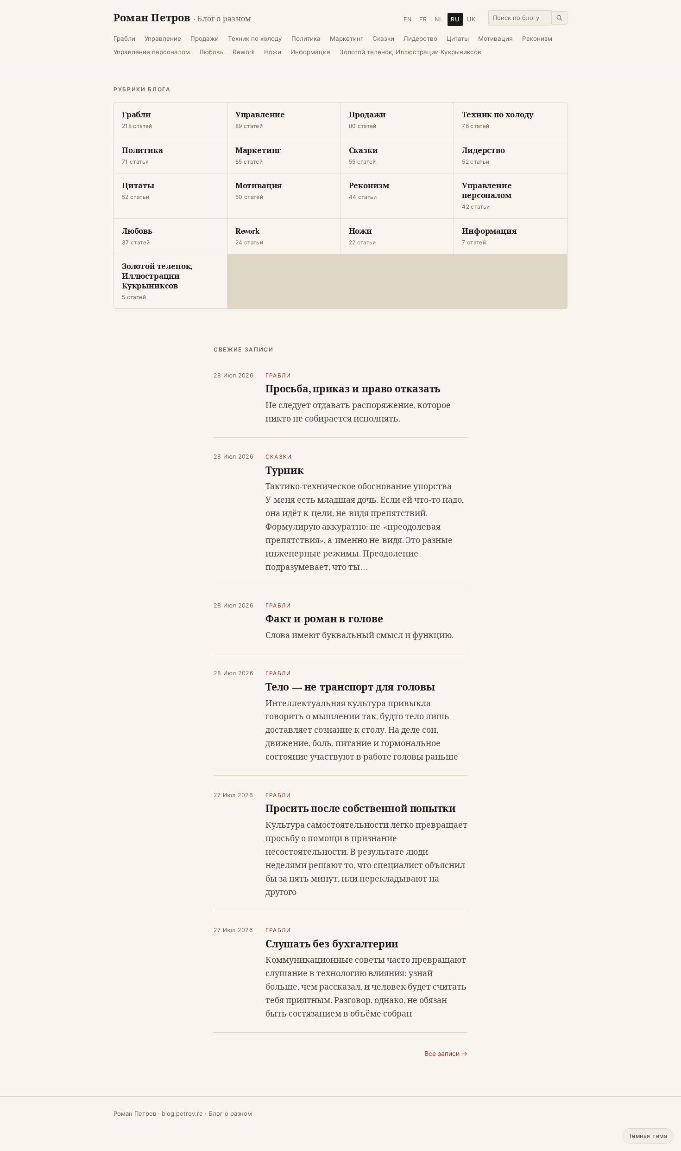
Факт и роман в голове (324, 618)
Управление (163, 38)
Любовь (211, 52)
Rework (244, 52)
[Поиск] (559, 18)
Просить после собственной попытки (360, 808)
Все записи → (445, 1053)
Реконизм (537, 38)
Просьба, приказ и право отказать (353, 388)
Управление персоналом (152, 52)
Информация (310, 52)
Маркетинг (346, 38)
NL (439, 19)
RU (455, 19)
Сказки (383, 38)
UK (471, 19)
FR (423, 19)
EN (408, 19)
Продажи (204, 38)
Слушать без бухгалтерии (331, 943)
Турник (284, 470)
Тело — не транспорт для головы (350, 686)
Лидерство (420, 38)
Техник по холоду (255, 38)
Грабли (124, 38)
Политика (306, 38)
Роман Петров (182, 17)
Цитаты (458, 38)
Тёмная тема (648, 1135)
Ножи (272, 52)
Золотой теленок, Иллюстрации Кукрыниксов (410, 52)
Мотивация (495, 38)
